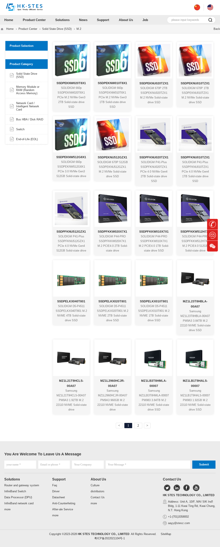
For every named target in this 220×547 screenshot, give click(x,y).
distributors (97, 491)
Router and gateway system (21, 485)
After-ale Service (62, 509)
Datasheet (58, 497)
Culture (95, 485)
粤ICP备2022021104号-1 (109, 538)
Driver (56, 491)
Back (217, 28)
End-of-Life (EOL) (27, 139)
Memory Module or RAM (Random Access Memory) (27, 90)
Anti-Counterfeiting (63, 503)
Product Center (27, 28)
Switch (20, 129)
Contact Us (98, 497)
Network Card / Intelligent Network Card (27, 106)
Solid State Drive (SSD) (57, 28)
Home (10, 28)
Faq (54, 485)
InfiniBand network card (19, 503)
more (7, 509)
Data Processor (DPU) (18, 497)
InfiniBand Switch (15, 491)
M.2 (78, 28)
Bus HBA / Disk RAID (29, 119)
